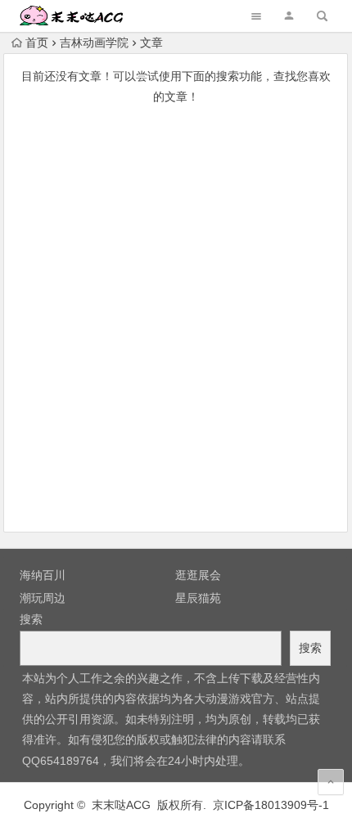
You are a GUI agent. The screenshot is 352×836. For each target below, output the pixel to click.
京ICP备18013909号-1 (271, 804)
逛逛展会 (198, 575)
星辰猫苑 (198, 598)
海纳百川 (42, 575)
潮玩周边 (42, 598)
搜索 (31, 619)
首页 (36, 42)
